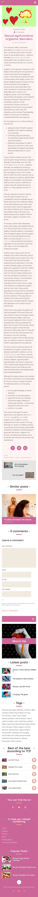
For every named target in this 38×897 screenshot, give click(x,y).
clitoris (29, 718)
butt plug (5, 710)
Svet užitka (15, 735)
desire (14, 50)
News (4, 837)
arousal (21, 417)
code (4, 721)
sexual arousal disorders (21, 57)
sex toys (27, 713)
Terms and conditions (9, 842)
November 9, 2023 (19, 29)
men (3, 727)
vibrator (24, 738)
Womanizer (6, 741)
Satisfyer (15, 733)
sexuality (26, 733)
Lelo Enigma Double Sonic (17, 781)
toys (18, 716)
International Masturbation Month (23, 724)
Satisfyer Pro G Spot (15, 767)
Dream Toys (13, 713)
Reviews (5, 831)
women (18, 741)
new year (9, 727)
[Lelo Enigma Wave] (4, 788)
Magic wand (6, 724)
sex (21, 733)
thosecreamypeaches (19, 42)
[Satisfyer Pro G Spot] (4, 767)
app (14, 710)
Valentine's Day (7, 738)
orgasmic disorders (9, 457)
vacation (5, 713)
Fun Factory (6, 716)
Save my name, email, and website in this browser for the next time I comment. (18, 604)
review (15, 727)
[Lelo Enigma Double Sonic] (4, 781)
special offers (14, 730)
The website (6, 589)
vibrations (17, 738)
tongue (23, 716)
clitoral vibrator (20, 718)
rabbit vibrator (24, 730)
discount (5, 730)
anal (10, 710)
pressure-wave (25, 735)
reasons (17, 457)
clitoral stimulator (8, 718)
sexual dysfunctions (26, 457)
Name (4, 570)
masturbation (7, 733)
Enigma (21, 713)
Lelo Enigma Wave (14, 788)
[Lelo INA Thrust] (4, 760)
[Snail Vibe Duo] (4, 774)
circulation (10, 721)
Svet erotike (6, 735)
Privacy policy (7, 840)
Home (4, 828)
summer (27, 727)
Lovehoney (22, 721)
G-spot (13, 716)
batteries (20, 710)
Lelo (16, 721)
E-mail (4, 579)
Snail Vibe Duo (13, 774)
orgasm (21, 727)
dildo (33, 710)
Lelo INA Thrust (13, 760)
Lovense (30, 721)
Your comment (7, 546)
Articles (6, 455)
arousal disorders (26, 50)
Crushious (27, 710)
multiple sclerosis (10, 354)
